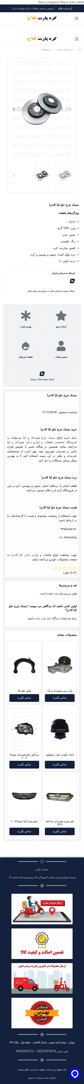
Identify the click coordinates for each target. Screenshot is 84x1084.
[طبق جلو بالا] (24, 665)
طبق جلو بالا (24, 690)
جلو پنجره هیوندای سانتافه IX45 (59, 823)
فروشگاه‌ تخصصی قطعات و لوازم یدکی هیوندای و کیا (42, 442)
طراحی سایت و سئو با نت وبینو (42, 1078)
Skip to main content (72, 2)
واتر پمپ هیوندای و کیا (60, 690)
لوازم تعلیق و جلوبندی (63, 50)
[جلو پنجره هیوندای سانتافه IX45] (60, 796)
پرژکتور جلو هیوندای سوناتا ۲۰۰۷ (24, 756)
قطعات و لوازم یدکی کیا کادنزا (31, 554)
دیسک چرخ (46, 50)
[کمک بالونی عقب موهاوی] (60, 729)
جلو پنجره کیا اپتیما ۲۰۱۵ (24, 821)
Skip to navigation (49, 2)
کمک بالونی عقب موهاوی (60, 754)
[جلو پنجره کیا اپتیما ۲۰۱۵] (24, 796)
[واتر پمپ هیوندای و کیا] (60, 665)
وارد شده (40, 618)
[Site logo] (42, 18)
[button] (70, 109)
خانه (79, 50)
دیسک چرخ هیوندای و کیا (39, 437)
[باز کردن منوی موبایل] (76, 18)
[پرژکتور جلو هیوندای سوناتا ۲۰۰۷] (24, 729)
